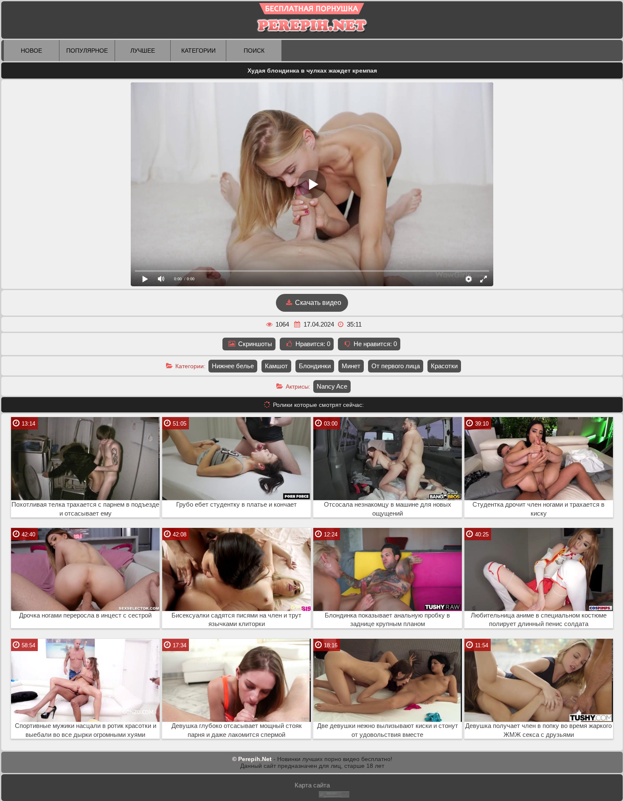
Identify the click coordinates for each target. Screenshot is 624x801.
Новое (31, 50)
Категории (198, 50)
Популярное (87, 50)
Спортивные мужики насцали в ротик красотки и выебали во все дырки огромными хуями (85, 730)
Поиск (254, 50)
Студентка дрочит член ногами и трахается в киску (538, 509)
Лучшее (142, 50)
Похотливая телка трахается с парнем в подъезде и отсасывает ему (85, 509)
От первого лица (395, 365)
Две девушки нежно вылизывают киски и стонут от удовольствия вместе (387, 730)
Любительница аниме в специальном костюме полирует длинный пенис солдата (539, 620)
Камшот (276, 365)
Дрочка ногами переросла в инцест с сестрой (85, 615)
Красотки (444, 365)
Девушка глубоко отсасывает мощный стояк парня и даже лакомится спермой (236, 730)
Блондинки (315, 365)
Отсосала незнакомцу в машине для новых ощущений (387, 509)
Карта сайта (312, 785)
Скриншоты (254, 343)
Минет (351, 365)
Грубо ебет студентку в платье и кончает (236, 504)
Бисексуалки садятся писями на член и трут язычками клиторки (236, 620)
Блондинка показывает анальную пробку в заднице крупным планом (387, 620)
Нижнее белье (233, 365)
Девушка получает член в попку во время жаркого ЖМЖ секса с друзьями (538, 730)
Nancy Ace (332, 386)
